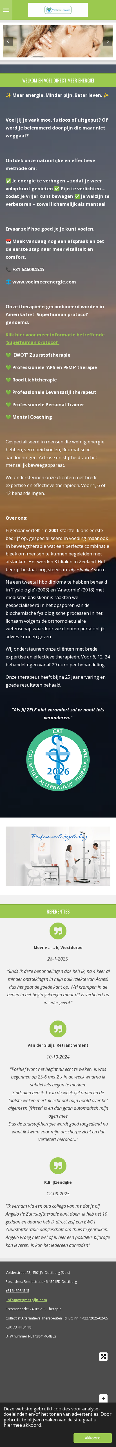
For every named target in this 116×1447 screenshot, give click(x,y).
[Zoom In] (103, 1398)
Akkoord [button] (93, 1438)
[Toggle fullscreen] (103, 1356)
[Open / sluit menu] (6, 10)
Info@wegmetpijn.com (26, 1300)
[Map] (58, 1382)
